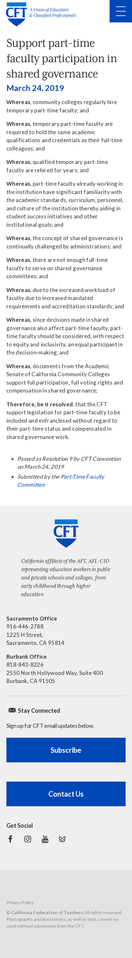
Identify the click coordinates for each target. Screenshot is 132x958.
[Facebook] (10, 839)
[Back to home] (42, 14)
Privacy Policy (20, 902)
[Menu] (121, 11)
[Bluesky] (62, 839)
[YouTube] (45, 839)
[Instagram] (27, 839)
